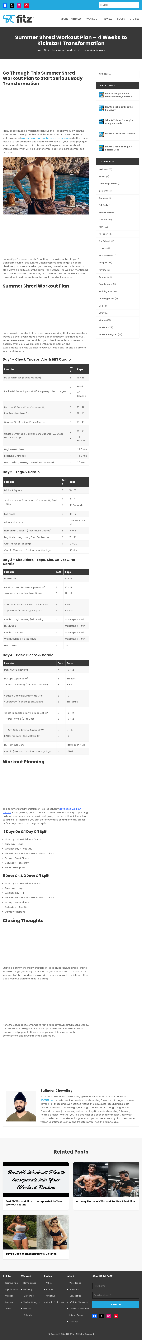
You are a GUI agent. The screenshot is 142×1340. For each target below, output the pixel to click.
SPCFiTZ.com (47, 1100)
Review (102, 270)
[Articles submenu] (82, 18)
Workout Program (96, 50)
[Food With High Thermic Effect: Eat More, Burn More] (101, 95)
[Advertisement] (46, 106)
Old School (104, 241)
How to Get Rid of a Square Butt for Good (119, 148)
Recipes (103, 262)
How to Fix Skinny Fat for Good (120, 133)
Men (101, 227)
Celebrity (103, 191)
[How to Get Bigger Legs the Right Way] (101, 108)
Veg (101, 306)
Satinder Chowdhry (65, 50)
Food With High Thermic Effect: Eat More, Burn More (119, 95)
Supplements (105, 284)
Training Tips (105, 291)
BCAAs (102, 176)
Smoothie (104, 277)
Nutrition (103, 234)
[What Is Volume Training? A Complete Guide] (101, 122)
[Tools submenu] (126, 18)
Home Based (105, 212)
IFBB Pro (103, 219)
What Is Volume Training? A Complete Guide (119, 122)
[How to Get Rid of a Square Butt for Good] (101, 148)
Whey (101, 313)
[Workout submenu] (100, 18)
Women (103, 320)
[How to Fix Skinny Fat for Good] (101, 135)
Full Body (103, 205)
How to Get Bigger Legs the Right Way (119, 108)
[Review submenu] (113, 18)
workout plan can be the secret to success (45, 138)
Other (102, 248)
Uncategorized (106, 298)
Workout (82, 50)
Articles (103, 169)
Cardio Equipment (108, 183)
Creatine (103, 198)
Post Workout (106, 255)
